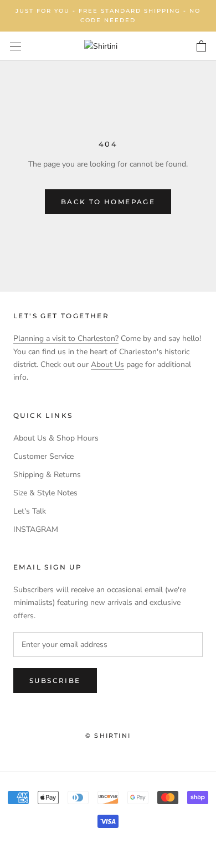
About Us (107, 364)
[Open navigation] (15, 46)
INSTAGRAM (35, 529)
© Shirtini (108, 735)
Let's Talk (29, 511)
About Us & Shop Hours (56, 438)
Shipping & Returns (47, 474)
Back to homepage (108, 202)
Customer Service (43, 456)
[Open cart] (201, 46)
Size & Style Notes (45, 493)
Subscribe (55, 680)
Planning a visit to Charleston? (66, 338)
